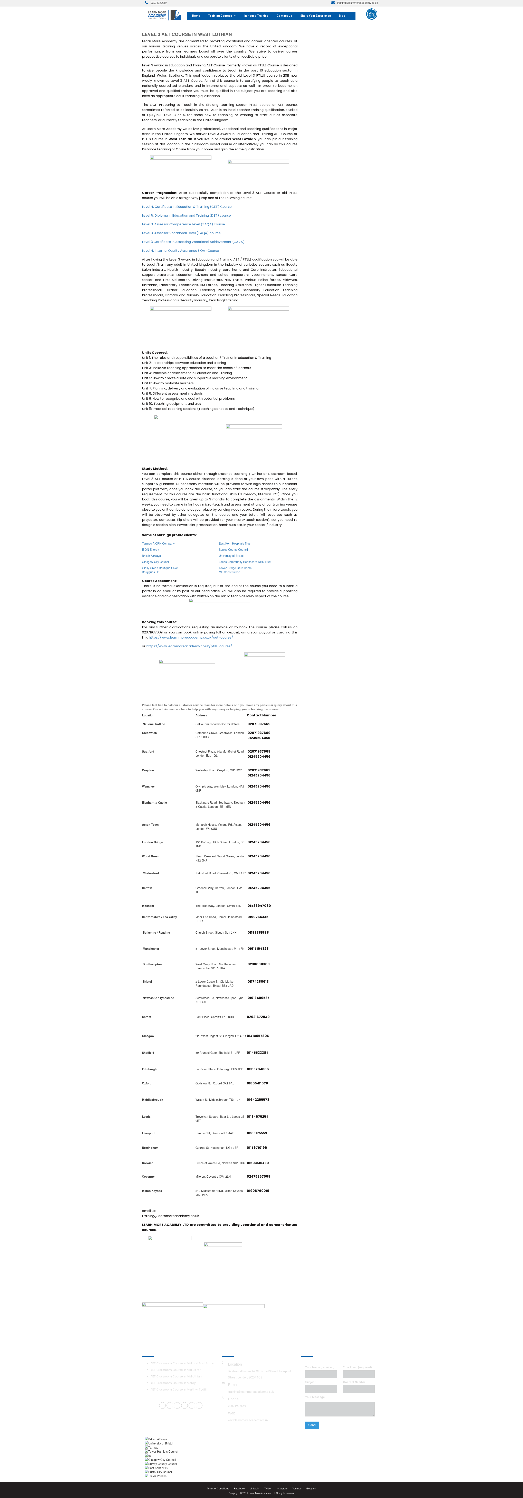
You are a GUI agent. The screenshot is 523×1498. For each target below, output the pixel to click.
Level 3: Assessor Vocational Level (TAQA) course (181, 233)
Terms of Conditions (218, 1488)
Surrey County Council (233, 549)
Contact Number (354, 1382)
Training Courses (220, 15)
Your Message (315, 1397)
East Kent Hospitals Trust (235, 543)
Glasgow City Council (155, 562)
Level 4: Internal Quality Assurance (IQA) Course (180, 250)
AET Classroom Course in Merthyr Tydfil (179, 1389)
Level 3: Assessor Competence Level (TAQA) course (183, 224)
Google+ (311, 1488)
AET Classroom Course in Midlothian (176, 1376)
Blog (342, 15)
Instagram (281, 1488)
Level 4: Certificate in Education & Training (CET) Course (187, 206)
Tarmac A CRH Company (158, 543)
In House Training (256, 15)
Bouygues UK (151, 572)
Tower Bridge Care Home (235, 568)
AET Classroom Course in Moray (173, 1383)
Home (196, 15)
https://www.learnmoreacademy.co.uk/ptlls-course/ (189, 646)
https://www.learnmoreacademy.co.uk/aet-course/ (191, 637)
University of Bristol (231, 556)
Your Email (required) (357, 1367)
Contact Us (284, 15)
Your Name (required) (319, 1367)
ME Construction (229, 572)
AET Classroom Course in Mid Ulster (176, 1370)
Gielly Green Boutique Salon (160, 568)
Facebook (239, 1488)
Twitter (268, 1488)
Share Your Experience (315, 15)
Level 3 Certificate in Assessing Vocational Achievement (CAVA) (193, 241)
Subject (310, 1382)
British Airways (151, 556)
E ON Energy (150, 549)
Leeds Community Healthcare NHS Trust (245, 562)
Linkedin (254, 1488)
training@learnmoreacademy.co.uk (251, 1391)
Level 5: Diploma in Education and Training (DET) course (186, 215)
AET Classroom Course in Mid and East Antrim (183, 1363)
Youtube (297, 1488)
